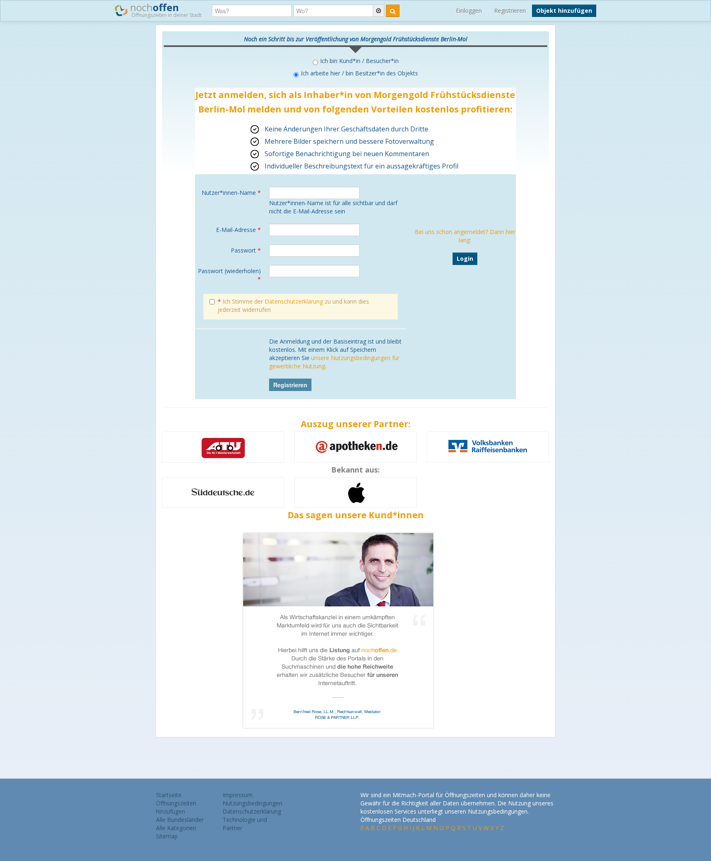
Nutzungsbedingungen (252, 803)
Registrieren (510, 10)
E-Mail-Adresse (238, 230)
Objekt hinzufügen (564, 10)
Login (465, 258)
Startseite (168, 795)
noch (165, 9)
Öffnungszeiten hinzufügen (176, 807)
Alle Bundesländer (180, 820)
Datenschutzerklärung (294, 301)
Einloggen (469, 10)
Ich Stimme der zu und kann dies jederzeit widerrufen (293, 305)
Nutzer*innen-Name (231, 193)
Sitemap (167, 836)
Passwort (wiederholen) (229, 275)
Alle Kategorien (176, 828)
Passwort (246, 250)
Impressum (238, 795)
